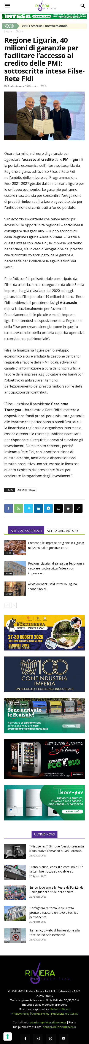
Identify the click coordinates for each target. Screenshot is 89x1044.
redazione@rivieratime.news (48, 1022)
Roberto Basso (60, 1009)
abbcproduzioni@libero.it (59, 1027)
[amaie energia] (44, 715)
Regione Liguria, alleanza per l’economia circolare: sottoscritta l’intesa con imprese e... (56, 568)
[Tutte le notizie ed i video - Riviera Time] (44, 973)
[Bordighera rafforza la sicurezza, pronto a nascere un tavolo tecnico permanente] (15, 913)
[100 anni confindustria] (44, 674)
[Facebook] (8, 508)
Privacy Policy (20, 1013)
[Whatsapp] (51, 1039)
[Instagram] (38, 1039)
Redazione (15, 86)
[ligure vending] (44, 759)
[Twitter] (28, 508)
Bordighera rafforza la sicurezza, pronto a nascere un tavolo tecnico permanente (53, 912)
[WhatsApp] (18, 508)
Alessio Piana (26, 489)
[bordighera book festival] (44, 632)
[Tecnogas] (44, 802)
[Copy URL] (78, 508)
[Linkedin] (38, 508)
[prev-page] (7, 605)
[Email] (58, 508)
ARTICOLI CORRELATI (26, 531)
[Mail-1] (63, 1039)
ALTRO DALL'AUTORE (62, 531)
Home (8, 31)
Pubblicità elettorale (64, 1013)
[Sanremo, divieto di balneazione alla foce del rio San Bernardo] (15, 935)
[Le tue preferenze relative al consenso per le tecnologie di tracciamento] (7, 1036)
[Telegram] (48, 508)
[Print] (68, 508)
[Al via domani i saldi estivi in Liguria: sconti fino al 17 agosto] (15, 588)
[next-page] (14, 605)
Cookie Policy (40, 1013)
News (19, 31)
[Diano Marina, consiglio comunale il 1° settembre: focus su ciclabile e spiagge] (15, 872)
